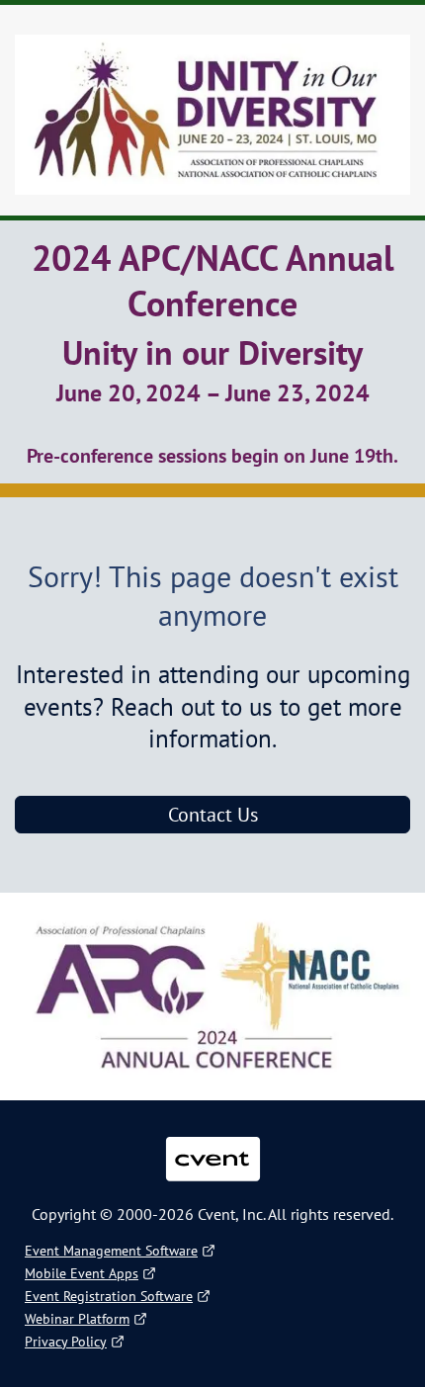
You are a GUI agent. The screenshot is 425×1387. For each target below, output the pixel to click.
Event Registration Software (109, 1296)
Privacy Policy (66, 1341)
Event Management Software (111, 1250)
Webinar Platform (77, 1319)
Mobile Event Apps (81, 1273)
